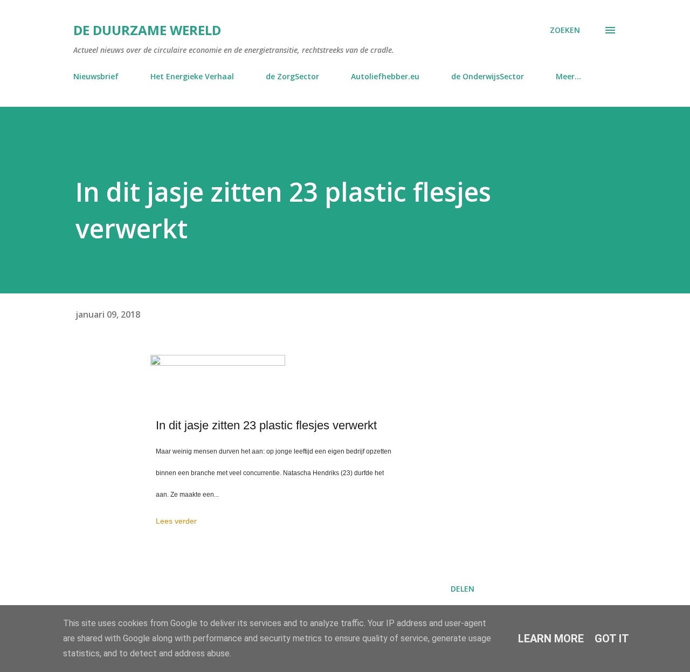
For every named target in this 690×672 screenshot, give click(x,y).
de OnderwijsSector (487, 76)
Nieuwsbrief (96, 76)
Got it (612, 638)
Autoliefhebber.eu (385, 76)
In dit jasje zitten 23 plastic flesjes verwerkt (266, 425)
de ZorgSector (292, 76)
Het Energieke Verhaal (192, 76)
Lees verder (176, 521)
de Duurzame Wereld (147, 30)
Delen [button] (462, 589)
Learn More (551, 638)
